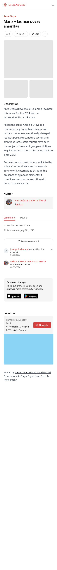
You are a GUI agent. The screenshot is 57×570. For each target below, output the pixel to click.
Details (23, 217)
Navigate (43, 325)
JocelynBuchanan (19, 249)
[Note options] (51, 249)
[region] (28, 349)
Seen (22, 33)
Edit (37, 33)
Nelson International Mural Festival (28, 261)
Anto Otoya (10, 16)
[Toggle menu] (52, 5)
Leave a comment (30, 241)
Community (9, 217)
